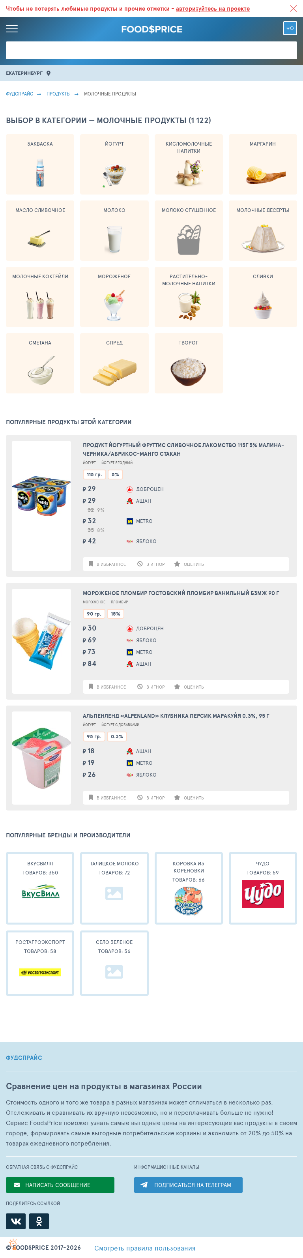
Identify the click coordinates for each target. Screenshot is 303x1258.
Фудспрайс (19, 93)
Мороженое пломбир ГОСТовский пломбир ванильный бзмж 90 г (181, 593)
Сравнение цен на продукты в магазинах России (104, 1086)
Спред (114, 342)
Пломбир (119, 602)
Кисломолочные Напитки (189, 147)
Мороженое (114, 276)
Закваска (40, 143)
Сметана (40, 342)
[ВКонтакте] (16, 1221)
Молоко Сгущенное (189, 209)
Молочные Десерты (262, 209)
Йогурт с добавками (120, 724)
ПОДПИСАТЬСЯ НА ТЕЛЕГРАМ (192, 1185)
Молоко (114, 209)
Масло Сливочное (40, 209)
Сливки (263, 276)
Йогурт (114, 143)
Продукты (59, 93)
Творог (188, 342)
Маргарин (263, 143)
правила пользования (144, 1248)
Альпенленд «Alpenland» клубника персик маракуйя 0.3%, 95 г (176, 716)
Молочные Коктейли (40, 276)
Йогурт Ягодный (117, 462)
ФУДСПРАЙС (24, 1058)
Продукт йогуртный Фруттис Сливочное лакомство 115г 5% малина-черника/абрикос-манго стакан (183, 449)
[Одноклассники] (39, 1221)
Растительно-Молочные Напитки (188, 280)
